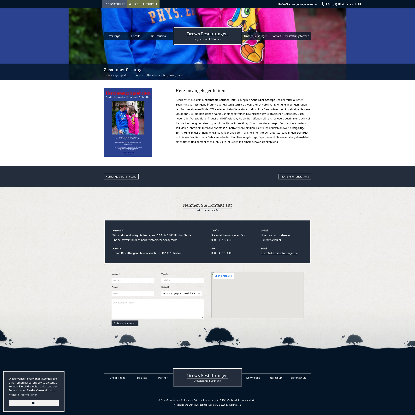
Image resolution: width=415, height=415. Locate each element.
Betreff (165, 287)
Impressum (275, 377)
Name (116, 274)
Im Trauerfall (159, 36)
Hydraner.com (235, 404)
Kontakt (276, 36)
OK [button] (33, 402)
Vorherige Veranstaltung (121, 176)
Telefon (165, 274)
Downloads (253, 377)
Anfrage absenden (125, 323)
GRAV (215, 404)
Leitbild (135, 36)
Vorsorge (114, 36)
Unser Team (117, 377)
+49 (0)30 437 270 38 (343, 3)
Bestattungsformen (297, 36)
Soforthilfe (115, 4)
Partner (163, 377)
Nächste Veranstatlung (295, 176)
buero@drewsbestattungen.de (279, 253)
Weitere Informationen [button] (23, 395)
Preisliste (141, 377)
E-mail (115, 287)
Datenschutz (298, 377)
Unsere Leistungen (255, 36)
